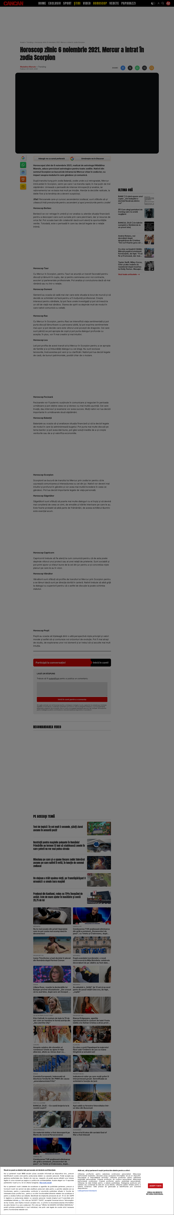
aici (20, 1200)
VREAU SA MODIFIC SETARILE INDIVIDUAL (154, 1193)
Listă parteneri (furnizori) (87, 1191)
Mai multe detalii (45, 1183)
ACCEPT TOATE (155, 1186)
